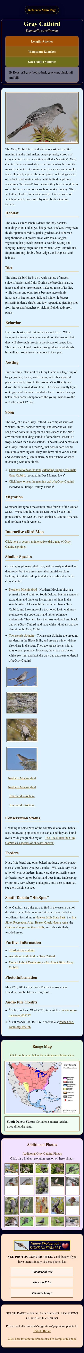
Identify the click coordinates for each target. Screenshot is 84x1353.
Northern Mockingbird (23, 589)
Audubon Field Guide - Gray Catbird (32, 956)
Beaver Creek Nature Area (51, 922)
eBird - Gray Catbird (22, 950)
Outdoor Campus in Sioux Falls (24, 927)
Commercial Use (42, 1272)
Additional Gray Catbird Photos (42, 1153)
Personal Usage (42, 1293)
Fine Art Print (42, 1282)
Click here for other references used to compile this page (42, 1339)
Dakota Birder (42, 1331)
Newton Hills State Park (50, 917)
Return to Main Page (42, 10)
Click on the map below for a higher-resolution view (42, 1055)
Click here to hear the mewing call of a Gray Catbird (41, 481)
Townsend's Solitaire (21, 635)
